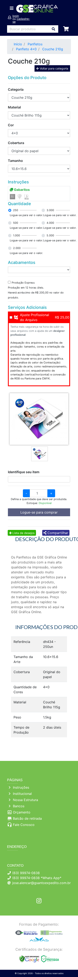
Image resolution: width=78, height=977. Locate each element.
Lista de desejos (23, 533)
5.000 (50, 235)
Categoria (16, 89)
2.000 (17, 248)
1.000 (16, 235)
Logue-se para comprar (39, 512)
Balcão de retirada (27, 818)
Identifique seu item (23, 472)
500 (15, 222)
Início (18, 44)
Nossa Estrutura (25, 800)
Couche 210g (52, 49)
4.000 (50, 222)
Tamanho (15, 161)
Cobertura (16, 143)
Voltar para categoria (53, 68)
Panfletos (35, 44)
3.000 (50, 210)
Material (14, 107)
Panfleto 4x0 (26, 49)
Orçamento (21, 812)
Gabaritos (21, 190)
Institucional (22, 794)
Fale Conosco (24, 825)
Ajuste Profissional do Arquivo (34, 317)
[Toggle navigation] (11, 8)
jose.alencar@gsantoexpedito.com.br (41, 883)
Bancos (18, 806)
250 (15, 210)
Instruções (21, 787)
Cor (11, 125)
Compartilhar (57, 533)
